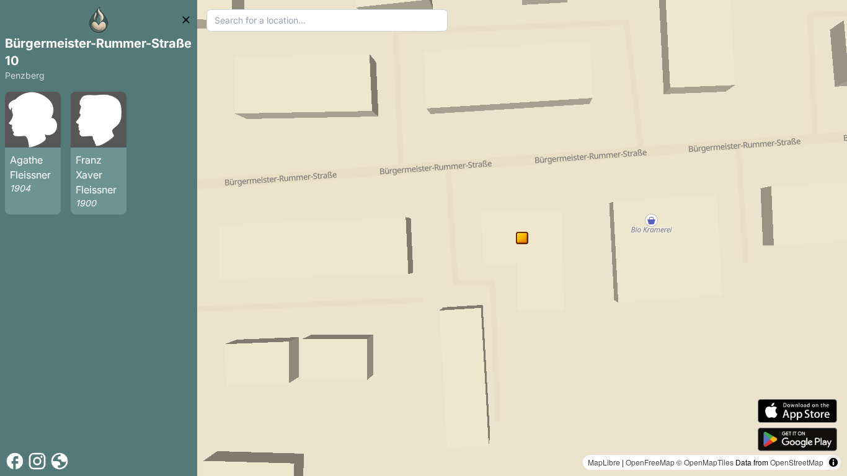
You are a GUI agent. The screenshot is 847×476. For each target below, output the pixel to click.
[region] (522, 238)
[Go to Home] (98, 20)
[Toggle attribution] (833, 462)
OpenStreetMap (796, 462)
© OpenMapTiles (705, 462)
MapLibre (604, 462)
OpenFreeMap (650, 462)
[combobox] (327, 20)
